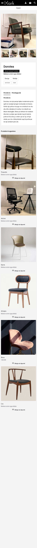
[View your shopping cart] (30, 3)
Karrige (7, 78)
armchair (7, 82)
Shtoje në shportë (20, 178)
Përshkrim (7, 93)
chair (14, 82)
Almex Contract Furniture (11, 71)
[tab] (7, 93)
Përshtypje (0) (16, 93)
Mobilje (15, 78)
